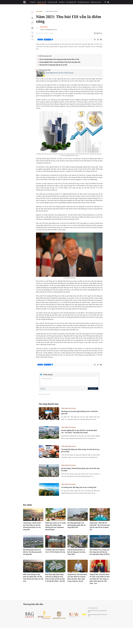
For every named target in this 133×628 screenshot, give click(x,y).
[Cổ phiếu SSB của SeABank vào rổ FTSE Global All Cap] (55, 541)
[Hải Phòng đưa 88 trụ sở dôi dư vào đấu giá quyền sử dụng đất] (33, 541)
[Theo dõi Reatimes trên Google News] (98, 33)
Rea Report (62, 2)
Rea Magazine (70, 2)
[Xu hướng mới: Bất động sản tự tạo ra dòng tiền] (49, 489)
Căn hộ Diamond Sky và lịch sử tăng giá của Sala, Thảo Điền (76, 552)
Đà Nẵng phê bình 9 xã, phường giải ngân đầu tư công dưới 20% (76, 525)
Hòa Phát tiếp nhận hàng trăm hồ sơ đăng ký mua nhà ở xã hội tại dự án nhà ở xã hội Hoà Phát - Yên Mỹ (55, 577)
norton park (100, 610)
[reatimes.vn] (24, 2)
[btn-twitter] (98, 39)
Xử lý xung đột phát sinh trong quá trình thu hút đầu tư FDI (59, 59)
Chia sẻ (40, 39)
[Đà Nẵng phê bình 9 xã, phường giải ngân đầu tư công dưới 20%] (77, 514)
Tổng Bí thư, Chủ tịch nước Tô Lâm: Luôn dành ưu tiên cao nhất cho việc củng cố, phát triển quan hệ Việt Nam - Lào (100, 578)
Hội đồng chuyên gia (83, 2)
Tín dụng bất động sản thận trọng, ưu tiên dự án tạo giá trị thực (80, 450)
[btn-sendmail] (101, 39)
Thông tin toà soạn (96, 2)
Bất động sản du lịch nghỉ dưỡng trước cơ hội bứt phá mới (79, 412)
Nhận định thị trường (52, 11)
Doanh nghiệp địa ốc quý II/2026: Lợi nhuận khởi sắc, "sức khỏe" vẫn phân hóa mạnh (79, 431)
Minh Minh (43, 27)
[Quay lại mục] (32, 12)
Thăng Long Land (97, 614)
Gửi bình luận (93, 388)
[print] (32, 28)
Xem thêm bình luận (44, 394)
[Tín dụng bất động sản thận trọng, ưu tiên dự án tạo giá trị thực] (49, 451)
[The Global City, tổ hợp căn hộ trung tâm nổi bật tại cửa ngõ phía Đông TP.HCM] (100, 541)
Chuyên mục (40, 2)
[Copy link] (32, 22)
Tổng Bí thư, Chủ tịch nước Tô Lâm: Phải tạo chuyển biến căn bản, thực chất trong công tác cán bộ (77, 577)
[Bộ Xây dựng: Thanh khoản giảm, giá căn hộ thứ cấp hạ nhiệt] (49, 470)
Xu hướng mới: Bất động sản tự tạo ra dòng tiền (78, 487)
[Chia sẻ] (32, 18)
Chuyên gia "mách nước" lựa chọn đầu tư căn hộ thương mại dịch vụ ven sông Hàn (32, 526)
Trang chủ (33, 2)
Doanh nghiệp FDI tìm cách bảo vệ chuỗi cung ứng (59, 73)
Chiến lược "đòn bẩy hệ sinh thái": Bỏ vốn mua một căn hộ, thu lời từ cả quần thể (100, 526)
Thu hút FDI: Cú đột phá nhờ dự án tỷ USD (53, 65)
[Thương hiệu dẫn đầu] (73, 615)
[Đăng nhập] (108, 2)
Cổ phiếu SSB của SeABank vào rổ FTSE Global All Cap (55, 551)
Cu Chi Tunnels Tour (93, 608)
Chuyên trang (51, 2)
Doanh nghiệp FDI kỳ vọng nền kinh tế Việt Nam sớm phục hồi (59, 62)
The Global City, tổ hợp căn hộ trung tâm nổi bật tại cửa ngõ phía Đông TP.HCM (99, 552)
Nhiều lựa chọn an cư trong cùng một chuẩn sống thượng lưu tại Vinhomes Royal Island (55, 526)
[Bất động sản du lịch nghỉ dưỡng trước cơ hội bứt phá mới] (49, 413)
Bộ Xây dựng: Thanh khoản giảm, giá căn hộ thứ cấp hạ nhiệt (80, 469)
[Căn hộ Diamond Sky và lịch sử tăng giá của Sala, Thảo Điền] (77, 541)
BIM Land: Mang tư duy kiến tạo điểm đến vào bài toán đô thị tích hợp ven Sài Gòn (33, 577)
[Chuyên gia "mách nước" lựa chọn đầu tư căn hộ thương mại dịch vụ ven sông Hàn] (33, 514)
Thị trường (39, 11)
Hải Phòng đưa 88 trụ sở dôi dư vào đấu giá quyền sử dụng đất (32, 552)
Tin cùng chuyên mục (49, 404)
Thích (48, 39)
